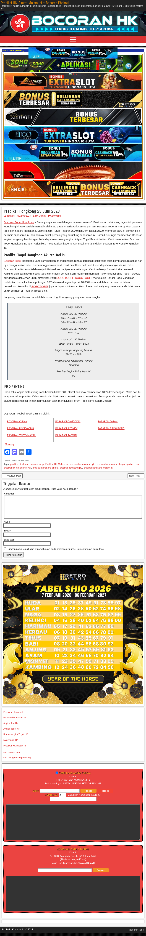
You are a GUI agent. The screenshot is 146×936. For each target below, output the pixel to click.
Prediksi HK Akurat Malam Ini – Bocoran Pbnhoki (35, 3)
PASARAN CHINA (17, 421)
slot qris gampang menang (17, 757)
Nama (7, 521)
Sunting (9, 444)
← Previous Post (12, 475)
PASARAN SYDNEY (66, 428)
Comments (55, 215)
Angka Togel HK (11, 728)
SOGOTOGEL (65, 277)
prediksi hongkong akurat (45, 467)
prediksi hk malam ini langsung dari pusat (118, 464)
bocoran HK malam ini (14, 717)
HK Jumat (40, 215)
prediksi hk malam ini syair (17, 467)
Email (7, 530)
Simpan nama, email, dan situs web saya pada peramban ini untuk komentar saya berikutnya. (56, 549)
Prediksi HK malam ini (14, 745)
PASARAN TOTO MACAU (21, 435)
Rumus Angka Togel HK (15, 734)
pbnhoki (11, 215)
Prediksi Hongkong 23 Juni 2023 (32, 211)
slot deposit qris (11, 752)
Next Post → (136, 475)
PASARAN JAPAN (108, 421)
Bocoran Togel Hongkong (19, 222)
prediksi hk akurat (19, 464)
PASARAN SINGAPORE (111, 428)
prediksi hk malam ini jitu (82, 464)
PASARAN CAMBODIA (67, 421)
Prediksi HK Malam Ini (56, 464)
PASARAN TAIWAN (66, 435)
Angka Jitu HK (10, 723)
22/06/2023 (25, 215)
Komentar (9, 493)
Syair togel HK (10, 740)
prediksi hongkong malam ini (98, 467)
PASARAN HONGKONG (20, 428)
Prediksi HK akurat (13, 712)
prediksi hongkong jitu (71, 467)
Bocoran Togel (12, 260)
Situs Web (9, 539)
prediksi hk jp (37, 464)
